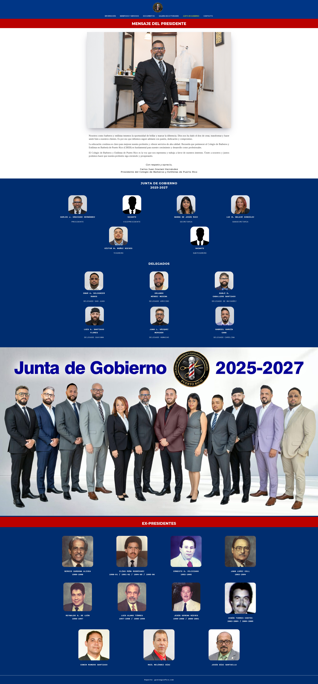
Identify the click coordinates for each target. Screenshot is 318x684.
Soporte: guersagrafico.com (159, 680)
